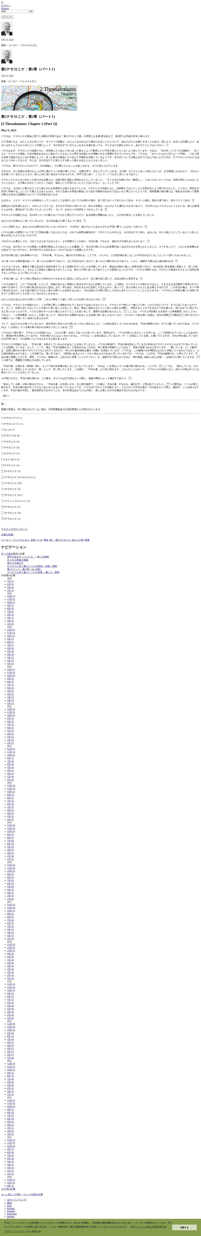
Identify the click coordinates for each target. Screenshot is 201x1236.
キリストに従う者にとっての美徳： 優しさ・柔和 (33, 572)
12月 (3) (11, 785)
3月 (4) (10, 773)
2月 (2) (10, 590)
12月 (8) (11, 1024)
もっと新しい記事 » (11, 1194)
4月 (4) (10, 770)
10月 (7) (11, 911)
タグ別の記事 (8, 1189)
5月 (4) (10, 587)
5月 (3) (10, 691)
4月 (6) (10, 810)
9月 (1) (10, 605)
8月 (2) (10, 608)
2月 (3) (10, 660)
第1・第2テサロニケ (60, 540)
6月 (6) (10, 1082)
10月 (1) (11, 602)
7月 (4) (10, 724)
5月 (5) (10, 807)
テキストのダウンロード (14, 529)
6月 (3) (10, 727)
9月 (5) (10, 874)
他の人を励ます (15, 563)
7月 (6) (10, 840)
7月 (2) (10, 611)
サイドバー (7, 17)
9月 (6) (10, 914)
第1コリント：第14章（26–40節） (24, 569)
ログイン (6, 5)
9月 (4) (10, 953)
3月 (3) (10, 697)
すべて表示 (7, 554)
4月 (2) (10, 614)
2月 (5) (10, 896)
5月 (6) (10, 886)
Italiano (10, 1216)
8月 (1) (10, 642)
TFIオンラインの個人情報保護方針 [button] (148, 1227)
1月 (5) (10, 938)
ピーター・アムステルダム (15, 540)
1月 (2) (10, 624)
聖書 (87, 540)
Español (11, 1211)
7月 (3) (10, 999)
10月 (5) (11, 831)
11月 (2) (11, 599)
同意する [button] (184, 1227)
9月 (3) (10, 795)
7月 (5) (10, 880)
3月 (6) (10, 972)
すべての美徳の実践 (17, 560)
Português (11, 1214)
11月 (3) (11, 633)
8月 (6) (10, 957)
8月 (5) (10, 917)
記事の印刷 (7, 534)
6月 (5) (10, 844)
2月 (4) (10, 776)
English (10, 1208)
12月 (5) (11, 904)
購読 (9, 1203)
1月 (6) (10, 899)
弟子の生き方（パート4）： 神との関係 (28, 557)
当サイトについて (16, 1200)
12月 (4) (11, 825)
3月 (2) (10, 657)
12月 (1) (11, 596)
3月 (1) (10, 618)
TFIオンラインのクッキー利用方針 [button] (23, 1231)
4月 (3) (10, 654)
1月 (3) (10, 703)
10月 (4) (11, 1146)
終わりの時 (78, 540)
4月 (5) (10, 734)
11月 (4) (11, 868)
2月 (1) (10, 1055)
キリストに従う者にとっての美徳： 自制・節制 (32, 566)
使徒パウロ (36, 540)
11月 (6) (11, 1027)
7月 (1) (10, 581)
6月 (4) (10, 648)
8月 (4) (10, 837)
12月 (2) (11, 709)
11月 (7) (11, 1143)
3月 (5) (10, 853)
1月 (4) (10, 780)
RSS (9, 1206)
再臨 (46, 540)
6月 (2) (10, 584)
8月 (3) (10, 721)
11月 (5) (11, 712)
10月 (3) (11, 990)
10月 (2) (11, 675)
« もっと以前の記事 (32, 1194)
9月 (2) (10, 678)
